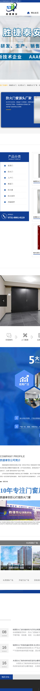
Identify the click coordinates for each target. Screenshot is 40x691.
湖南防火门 (12, 85)
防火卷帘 (11, 196)
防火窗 (10, 190)
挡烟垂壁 (11, 202)
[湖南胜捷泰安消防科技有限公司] (13, 8)
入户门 (10, 178)
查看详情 (5, 481)
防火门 (10, 172)
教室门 (10, 184)
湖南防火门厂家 (32, 85)
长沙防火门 (21, 85)
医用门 (10, 166)
